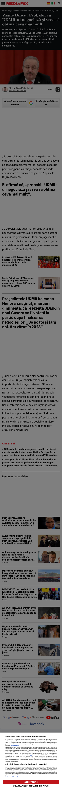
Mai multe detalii (15, 745)
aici (31, 755)
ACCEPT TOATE (31, 782)
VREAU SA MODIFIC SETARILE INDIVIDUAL (31, 786)
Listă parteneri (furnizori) (11, 777)
